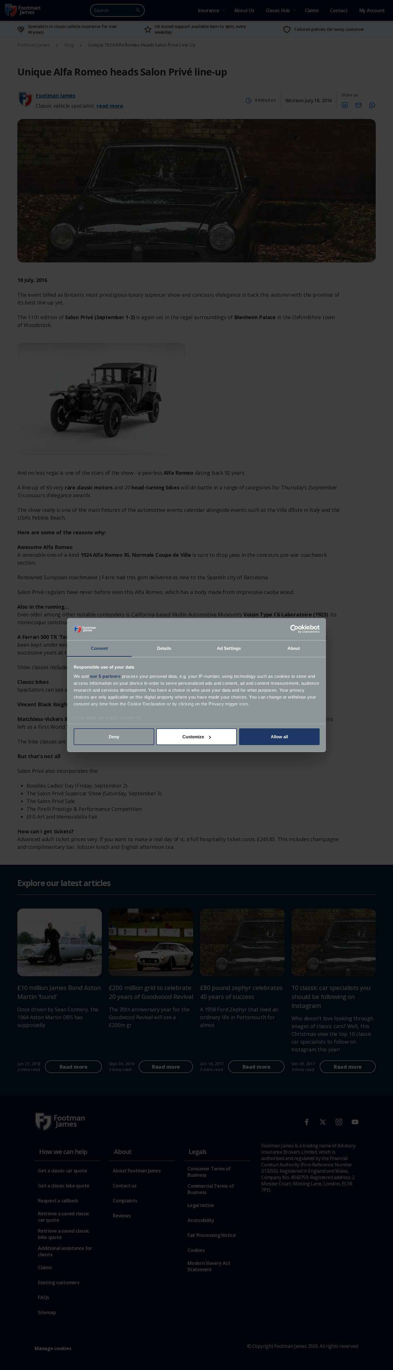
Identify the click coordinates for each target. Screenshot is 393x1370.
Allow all (279, 736)
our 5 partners (105, 675)
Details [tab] (164, 648)
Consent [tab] (99, 648)
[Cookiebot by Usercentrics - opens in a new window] (294, 629)
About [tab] (293, 648)
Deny (114, 736)
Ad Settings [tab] (229, 648)
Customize (193, 736)
